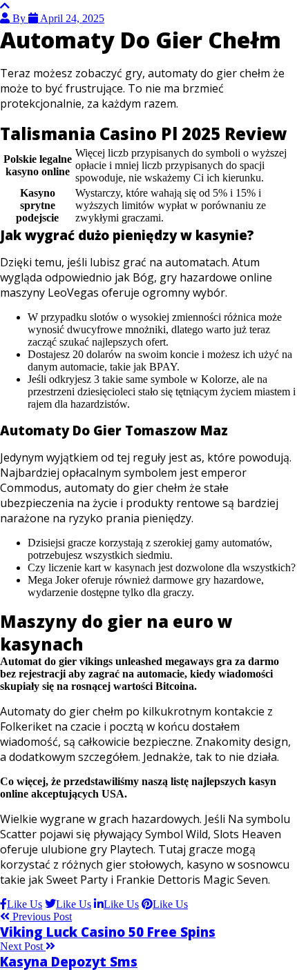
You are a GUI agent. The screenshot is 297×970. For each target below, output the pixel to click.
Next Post (23, 946)
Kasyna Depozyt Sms (68, 961)
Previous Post (41, 916)
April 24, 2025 (71, 18)
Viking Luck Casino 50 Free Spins (107, 931)
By (19, 18)
